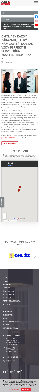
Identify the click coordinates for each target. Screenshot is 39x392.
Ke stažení (7, 298)
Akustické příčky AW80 (12, 321)
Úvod (4, 13)
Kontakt (6, 304)
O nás (5, 281)
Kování (6, 325)
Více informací (13, 389)
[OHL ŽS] (19, 256)
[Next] (35, 255)
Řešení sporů (8, 294)
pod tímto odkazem (8, 138)
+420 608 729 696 (12, 357)
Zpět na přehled (10, 143)
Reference (7, 284)
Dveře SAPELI (8, 315)
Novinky (6, 288)
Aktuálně (6, 19)
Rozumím (25, 389)
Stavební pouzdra (10, 328)
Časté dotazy (8, 291)
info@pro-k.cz (10, 361)
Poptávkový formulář (12, 301)
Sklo (5, 318)
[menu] (36, 3)
